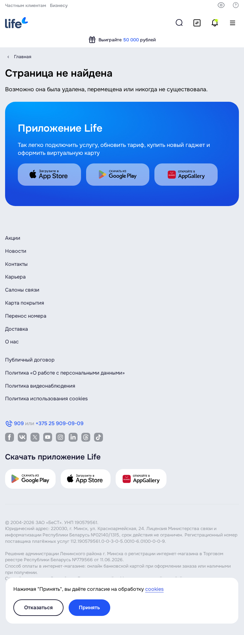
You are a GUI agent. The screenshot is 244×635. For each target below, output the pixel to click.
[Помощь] (236, 5)
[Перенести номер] (197, 23)
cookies (154, 589)
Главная (22, 56)
